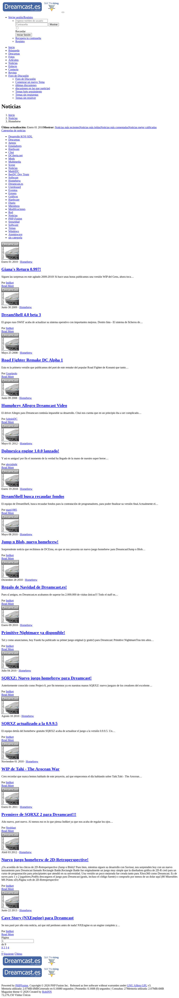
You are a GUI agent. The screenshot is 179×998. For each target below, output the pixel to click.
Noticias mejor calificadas (142, 127)
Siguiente (8, 953)
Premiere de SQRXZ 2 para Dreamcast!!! (38, 814)
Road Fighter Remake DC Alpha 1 (32, 360)
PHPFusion (21, 985)
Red (10, 212)
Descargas (14, 53)
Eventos (12, 190)
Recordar (20, 31)
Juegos (12, 142)
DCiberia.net (15, 155)
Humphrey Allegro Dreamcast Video (34, 405)
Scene (11, 164)
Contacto (13, 69)
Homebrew (14, 180)
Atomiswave (15, 234)
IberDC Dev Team (18, 174)
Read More (7, 285)
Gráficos (13, 196)
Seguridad (14, 221)
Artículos (13, 59)
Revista (12, 72)
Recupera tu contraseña (28, 38)
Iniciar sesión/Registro (20, 17)
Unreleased (14, 187)
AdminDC (11, 418)
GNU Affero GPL (137, 985)
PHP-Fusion (15, 218)
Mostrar (54, 24)
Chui (11, 152)
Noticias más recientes (67, 127)
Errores (12, 193)
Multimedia (14, 161)
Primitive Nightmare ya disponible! (33, 632)
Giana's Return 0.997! (21, 269)
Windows (13, 231)
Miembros (14, 205)
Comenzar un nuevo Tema (30, 82)
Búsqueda (13, 50)
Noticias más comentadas (114, 127)
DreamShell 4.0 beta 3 (21, 314)
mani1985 (11, 509)
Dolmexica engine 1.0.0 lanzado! (30, 451)
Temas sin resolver (25, 97)
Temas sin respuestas (26, 94)
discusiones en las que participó (32, 88)
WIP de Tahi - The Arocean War (30, 769)
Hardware (13, 149)
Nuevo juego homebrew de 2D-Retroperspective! (44, 859)
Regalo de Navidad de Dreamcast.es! (34, 587)
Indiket (10, 282)
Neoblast (11, 827)
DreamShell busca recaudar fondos (32, 496)
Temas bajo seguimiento (28, 91)
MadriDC (13, 171)
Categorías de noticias (13, 130)
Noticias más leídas (90, 127)
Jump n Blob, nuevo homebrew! (29, 542)
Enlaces (12, 66)
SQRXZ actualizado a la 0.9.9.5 (29, 723)
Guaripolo (11, 373)
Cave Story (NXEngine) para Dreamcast (37, 918)
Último (18, 953)
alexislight (11, 464)
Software (13, 177)
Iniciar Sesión (24, 35)
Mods (11, 158)
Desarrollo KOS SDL (20, 136)
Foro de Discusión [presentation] (18, 75)
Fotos (11, 56)
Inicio (11, 47)
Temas (12, 228)
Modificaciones (16, 209)
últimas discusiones (26, 85)
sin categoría (15, 237)
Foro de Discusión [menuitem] (25, 78)
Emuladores (15, 145)
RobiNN (47, 991)
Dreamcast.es (15, 183)
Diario (11, 202)
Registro (20, 41)
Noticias (12, 63)
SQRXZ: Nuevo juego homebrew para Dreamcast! (46, 678)
